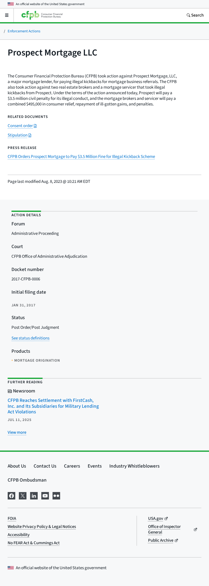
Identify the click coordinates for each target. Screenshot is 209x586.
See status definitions (30, 338)
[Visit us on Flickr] (56, 495)
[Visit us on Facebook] (11, 495)
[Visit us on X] (23, 495)
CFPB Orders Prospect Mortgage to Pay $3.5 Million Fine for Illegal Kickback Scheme (81, 157)
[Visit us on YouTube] (45, 495)
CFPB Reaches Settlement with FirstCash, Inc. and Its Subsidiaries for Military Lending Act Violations (53, 406)
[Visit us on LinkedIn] (34, 495)
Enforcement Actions (24, 31)
